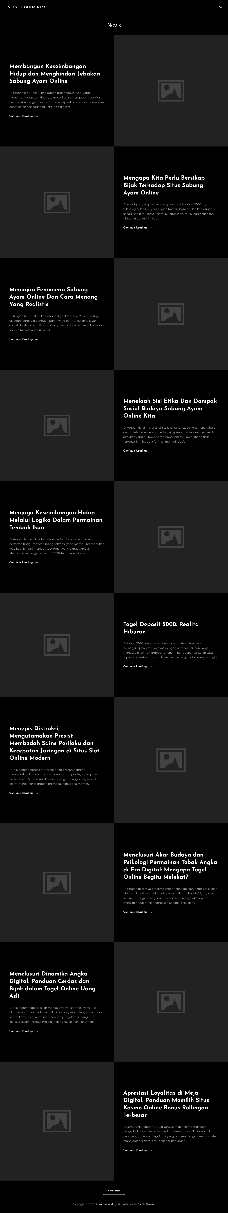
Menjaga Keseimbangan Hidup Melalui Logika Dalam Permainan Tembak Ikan (56, 520)
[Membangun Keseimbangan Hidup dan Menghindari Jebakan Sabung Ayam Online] (171, 90)
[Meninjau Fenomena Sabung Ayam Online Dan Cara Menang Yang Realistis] (171, 314)
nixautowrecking (27, 7)
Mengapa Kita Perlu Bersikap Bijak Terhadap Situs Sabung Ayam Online (164, 185)
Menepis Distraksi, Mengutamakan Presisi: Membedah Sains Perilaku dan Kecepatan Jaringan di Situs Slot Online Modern (54, 743)
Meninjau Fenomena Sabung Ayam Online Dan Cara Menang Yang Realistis (53, 297)
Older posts (114, 1191)
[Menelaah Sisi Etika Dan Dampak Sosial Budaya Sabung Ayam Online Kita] (57, 425)
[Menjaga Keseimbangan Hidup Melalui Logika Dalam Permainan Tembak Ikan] (171, 537)
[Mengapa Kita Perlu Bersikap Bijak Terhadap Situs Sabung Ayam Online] (57, 202)
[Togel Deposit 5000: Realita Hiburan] (57, 645)
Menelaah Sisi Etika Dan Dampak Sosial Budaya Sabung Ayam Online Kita (170, 408)
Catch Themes (147, 1204)
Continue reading (23, 117)
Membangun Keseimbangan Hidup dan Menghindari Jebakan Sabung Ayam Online (54, 74)
